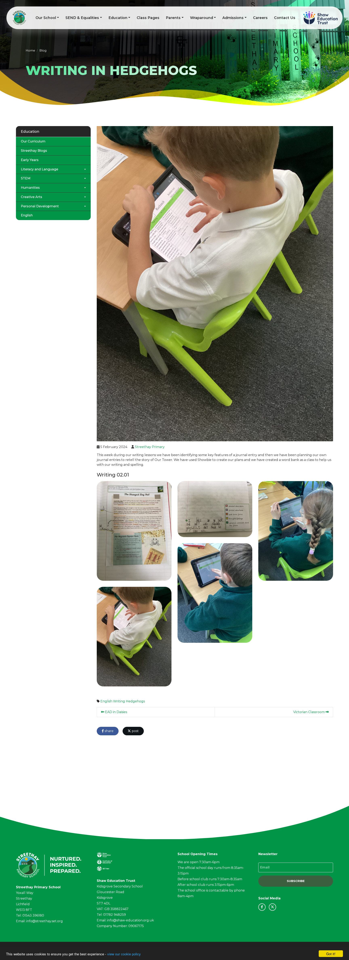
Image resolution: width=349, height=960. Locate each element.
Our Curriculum (33, 141)
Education (117, 18)
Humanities (30, 188)
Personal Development (40, 206)
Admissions (233, 18)
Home (30, 50)
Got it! (330, 953)
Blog (42, 50)
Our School (46, 18)
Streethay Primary (150, 447)
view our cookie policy (124, 953)
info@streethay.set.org (44, 921)
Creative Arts (31, 197)
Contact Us (284, 18)
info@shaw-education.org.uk (130, 920)
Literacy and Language (39, 169)
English (106, 701)
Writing (119, 701)
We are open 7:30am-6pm (199, 862)
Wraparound (201, 18)
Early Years (30, 160)
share (109, 731)
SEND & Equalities (82, 18)
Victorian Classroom (309, 712)
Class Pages (148, 18)
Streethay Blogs (34, 151)
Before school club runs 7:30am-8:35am (210, 879)
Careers (260, 18)
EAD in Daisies (115, 712)
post (135, 731)
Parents (173, 18)
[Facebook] (262, 907)
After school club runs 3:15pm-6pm (206, 885)
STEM (25, 178)
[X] (272, 907)
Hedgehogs (135, 701)
